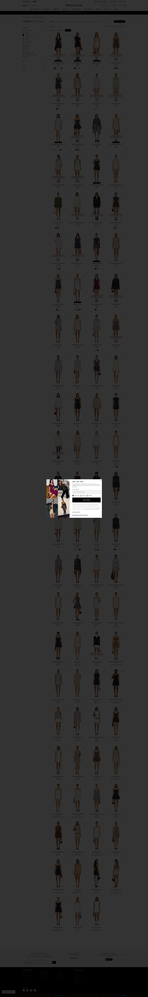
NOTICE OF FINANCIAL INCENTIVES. (91, 509)
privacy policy (97, 507)
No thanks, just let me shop (80, 515)
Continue (86, 500)
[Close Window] (100, 480)
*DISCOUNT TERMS (76, 512)
